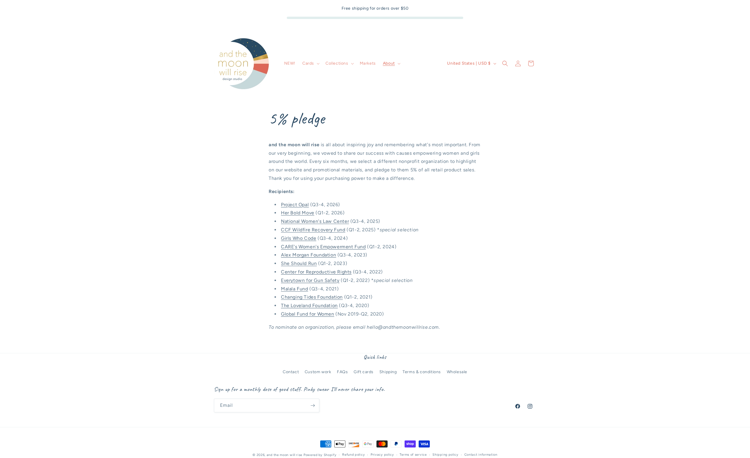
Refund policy (353, 455)
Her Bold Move (297, 213)
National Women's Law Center (315, 221)
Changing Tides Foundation (312, 297)
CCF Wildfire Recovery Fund (313, 230)
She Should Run (299, 263)
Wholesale (457, 371)
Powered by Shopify (320, 455)
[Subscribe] (312, 405)
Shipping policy (445, 455)
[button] (310, 63)
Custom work (318, 371)
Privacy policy (382, 455)
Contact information (480, 455)
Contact (291, 371)
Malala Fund (294, 289)
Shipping (388, 371)
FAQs (342, 371)
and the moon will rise (284, 455)
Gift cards (364, 371)
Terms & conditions (422, 371)
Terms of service (413, 455)
